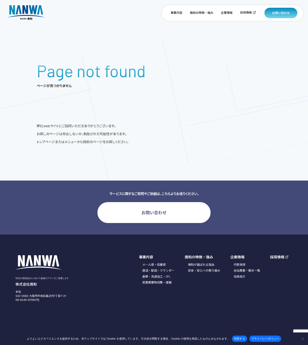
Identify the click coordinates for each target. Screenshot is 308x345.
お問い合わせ (281, 13)
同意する (239, 338)
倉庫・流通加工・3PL (156, 276)
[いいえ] (303, 339)
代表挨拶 (239, 264)
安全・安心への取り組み (204, 270)
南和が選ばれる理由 (201, 264)
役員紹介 (239, 276)
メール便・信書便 (154, 264)
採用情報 (246, 12)
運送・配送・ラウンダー (158, 270)
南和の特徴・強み (201, 12)
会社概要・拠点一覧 (247, 270)
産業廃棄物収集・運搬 (157, 282)
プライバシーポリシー (265, 338)
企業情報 (227, 12)
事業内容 (176, 12)
